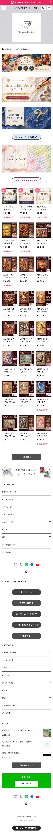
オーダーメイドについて (26, 614)
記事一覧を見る (26, 765)
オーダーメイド (8, 499)
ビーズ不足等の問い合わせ (26, 625)
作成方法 (26, 636)
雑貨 (4, 537)
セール (4, 530)
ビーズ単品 (6, 552)
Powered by (24, 820)
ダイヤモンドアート (9, 492)
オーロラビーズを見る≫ (26, 180)
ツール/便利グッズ (9, 545)
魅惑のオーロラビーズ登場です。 (17, 49)
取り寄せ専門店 (26, 603)
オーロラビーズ (8, 514)
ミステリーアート (8, 507)
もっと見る (26, 456)
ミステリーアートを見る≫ (26, 137)
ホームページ (26, 592)
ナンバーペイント (8, 522)
